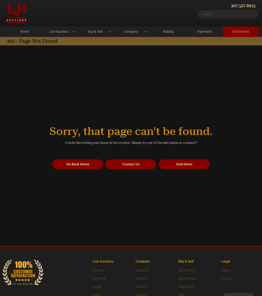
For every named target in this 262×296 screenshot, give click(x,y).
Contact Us (131, 164)
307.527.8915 (243, 5)
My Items (99, 278)
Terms (225, 270)
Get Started (240, 32)
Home (24, 32)
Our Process (187, 278)
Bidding (168, 32)
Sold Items (184, 164)
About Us (142, 270)
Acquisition (186, 287)
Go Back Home (78, 164)
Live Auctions (59, 32)
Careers (141, 278)
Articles (141, 287)
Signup (97, 287)
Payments (204, 32)
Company (131, 32)
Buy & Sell (95, 32)
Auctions (99, 270)
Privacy (226, 278)
